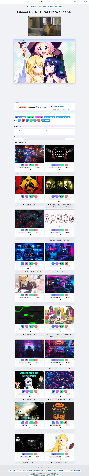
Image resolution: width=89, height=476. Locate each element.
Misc (63, 173)
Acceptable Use (37, 470)
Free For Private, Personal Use (59, 106)
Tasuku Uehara (52, 133)
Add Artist (22, 107)
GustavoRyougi (42, 107)
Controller (33, 238)
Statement (67, 173)
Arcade (37, 173)
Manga (26, 133)
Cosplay (34, 133)
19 (31, 229)
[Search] (41, 2)
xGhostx (33, 201)
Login (82, 1)
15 (62, 294)
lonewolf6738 (63, 169)
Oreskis (33, 331)
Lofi (36, 368)
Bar (40, 173)
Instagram (58, 133)
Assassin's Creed (59, 206)
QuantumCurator (33, 268)
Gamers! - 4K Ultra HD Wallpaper (55, 6)
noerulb (63, 234)
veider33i (33, 396)
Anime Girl (69, 133)
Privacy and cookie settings (74, 470)
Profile (37, 133)
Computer (59, 271)
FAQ (15, 470)
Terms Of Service (28, 470)
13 (62, 263)
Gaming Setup (32, 462)
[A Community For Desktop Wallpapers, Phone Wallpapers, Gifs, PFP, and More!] (27, 6)
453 (32, 164)
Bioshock (69, 204)
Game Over (29, 173)
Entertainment (38, 271)
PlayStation (38, 238)
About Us (11, 470)
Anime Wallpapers (42, 6)
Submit (71, 1)
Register (85, 1)
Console (32, 271)
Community (77, 1)
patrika (33, 169)
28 (31, 196)
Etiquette (44, 470)
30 (62, 229)
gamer (47, 130)
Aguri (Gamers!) (21, 130)
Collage (71, 206)
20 (31, 263)
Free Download (21, 117)
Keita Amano (46, 133)
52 (62, 164)
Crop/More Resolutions (63, 117)
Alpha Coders (4, 1)
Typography (54, 204)
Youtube (41, 133)
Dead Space (63, 204)
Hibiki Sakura (64, 133)
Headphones (55, 173)
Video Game (21, 133)
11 (62, 454)
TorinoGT (33, 427)
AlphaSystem (63, 201)
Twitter (30, 133)
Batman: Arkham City (50, 206)
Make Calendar (49, 117)
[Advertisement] (44, 92)
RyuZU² (33, 299)
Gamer (33, 173)
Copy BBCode (45, 120)
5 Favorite (39, 117)
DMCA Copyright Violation (62, 470)
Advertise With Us (51, 470)
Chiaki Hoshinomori (30, 130)
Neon (68, 303)
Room (64, 303)
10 (31, 359)
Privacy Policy (21, 470)
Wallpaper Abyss (33, 6)
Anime (43, 130)
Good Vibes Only (27, 368)
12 (31, 326)
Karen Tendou (38, 130)
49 (62, 196)
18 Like (31, 117)
